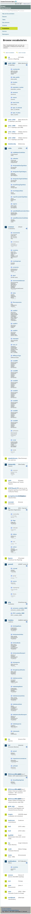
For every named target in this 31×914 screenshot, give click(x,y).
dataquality (11, 464)
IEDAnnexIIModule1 (13, 774)
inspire (10, 814)
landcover (11, 820)
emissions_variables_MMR (15, 608)
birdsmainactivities (15, 634)
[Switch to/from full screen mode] (21, 4)
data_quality (15, 77)
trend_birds (15, 102)
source (15, 581)
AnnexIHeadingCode (15, 780)
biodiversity (12, 144)
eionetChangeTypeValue (15, 184)
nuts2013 (15, 390)
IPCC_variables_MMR (15, 613)
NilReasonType (15, 355)
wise (9, 891)
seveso (10, 875)
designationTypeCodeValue (15, 178)
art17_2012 (11, 132)
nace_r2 (15, 344)
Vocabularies (5, 28)
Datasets (4, 16)
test (9, 881)
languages (15, 338)
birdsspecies (15, 662)
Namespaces (5, 34)
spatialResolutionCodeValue (15, 218)
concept (15, 568)
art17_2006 (11, 125)
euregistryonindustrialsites (13, 496)
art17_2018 (11, 138)
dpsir (14, 275)
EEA (9, 1)
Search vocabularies (10, 52)
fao (9, 508)
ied (9, 745)
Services (4, 31)
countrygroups (15, 261)
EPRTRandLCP (13, 488)
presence (15, 92)
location (15, 82)
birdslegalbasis (15, 626)
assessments (15, 232)
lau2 (9, 831)
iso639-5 (15, 330)
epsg (14, 293)
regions (15, 204)
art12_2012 (11, 63)
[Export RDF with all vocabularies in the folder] (26, 65)
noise (10, 855)
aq (9, 57)
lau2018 (10, 835)
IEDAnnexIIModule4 (13, 799)
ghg (9, 602)
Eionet (8, 10)
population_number (15, 87)
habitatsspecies (15, 724)
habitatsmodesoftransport (15, 714)
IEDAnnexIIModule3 (13, 789)
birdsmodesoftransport (15, 653)
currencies (15, 267)
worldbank (11, 897)
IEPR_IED (11, 806)
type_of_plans (15, 112)
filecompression (15, 302)
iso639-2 (15, 310)
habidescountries (15, 678)
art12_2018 (11, 119)
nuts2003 (15, 360)
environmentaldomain (15, 280)
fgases (10, 558)
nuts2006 (15, 370)
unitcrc (15, 547)
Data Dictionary (14, 10)
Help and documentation (8, 13)
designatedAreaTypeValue (15, 165)
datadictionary (13, 458)
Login (18, 3)
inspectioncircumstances (15, 758)
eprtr (9, 480)
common (11, 227)
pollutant (15, 766)
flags (14, 520)
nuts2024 (15, 420)
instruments (15, 731)
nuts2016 (15, 400)
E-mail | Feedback (6, 908)
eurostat (11, 502)
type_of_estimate (15, 107)
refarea (15, 534)
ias (9, 739)
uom (9, 885)
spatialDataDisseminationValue (15, 211)
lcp (9, 843)
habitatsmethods (15, 704)
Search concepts (22, 52)
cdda (9, 148)
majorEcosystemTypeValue (15, 197)
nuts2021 (15, 410)
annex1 (15, 751)
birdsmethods (15, 642)
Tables (4, 19)
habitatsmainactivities (15, 695)
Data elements (5, 22)
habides (10, 620)
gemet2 (10, 564)
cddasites (15, 158)
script (14, 440)
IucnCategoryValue (15, 190)
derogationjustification (15, 669)
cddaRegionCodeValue (15, 152)
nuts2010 (15, 380)
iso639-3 (15, 323)
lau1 (9, 826)
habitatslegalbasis (15, 686)
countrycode (15, 69)
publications (12, 861)
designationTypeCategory (15, 171)
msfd (9, 849)
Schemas (4, 25)
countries (15, 250)
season (15, 97)
